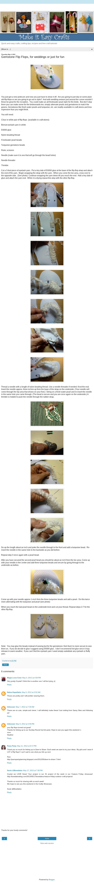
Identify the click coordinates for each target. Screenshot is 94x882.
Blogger (52, 880)
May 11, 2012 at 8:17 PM (26, 746)
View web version (47, 843)
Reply (9, 685)
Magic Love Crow (14, 678)
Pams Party (11, 746)
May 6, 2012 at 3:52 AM (31, 692)
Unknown (11, 707)
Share (5, 665)
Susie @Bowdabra (14, 770)
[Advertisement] (47, 7)
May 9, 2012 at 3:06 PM (25, 724)
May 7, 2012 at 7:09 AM (25, 707)
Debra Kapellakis (14, 692)
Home (47, 838)
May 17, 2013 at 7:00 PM (33, 770)
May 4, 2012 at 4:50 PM (31, 678)
